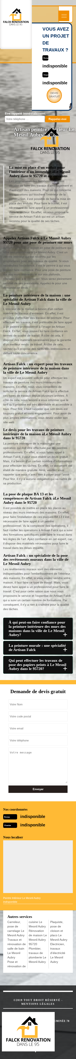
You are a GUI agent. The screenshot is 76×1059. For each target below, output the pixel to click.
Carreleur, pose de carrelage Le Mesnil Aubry (15, 928)
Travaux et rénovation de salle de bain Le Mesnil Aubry (16, 948)
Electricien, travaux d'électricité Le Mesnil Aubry (57, 952)
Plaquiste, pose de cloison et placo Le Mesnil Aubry (58, 930)
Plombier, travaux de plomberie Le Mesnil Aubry (37, 955)
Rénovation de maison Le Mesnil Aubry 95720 (38, 937)
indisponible (32, 816)
